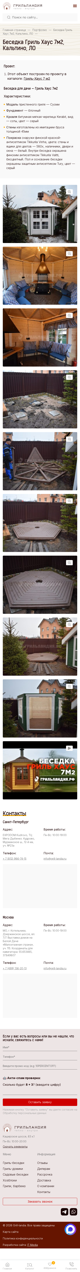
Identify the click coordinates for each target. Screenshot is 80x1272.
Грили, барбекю (14, 1186)
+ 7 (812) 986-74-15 (14, 858)
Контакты (43, 1192)
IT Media (32, 1244)
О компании (45, 1186)
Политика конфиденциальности (23, 1238)
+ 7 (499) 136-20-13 (15, 968)
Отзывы (42, 1163)
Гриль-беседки (13, 1163)
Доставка (44, 1180)
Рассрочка (44, 1174)
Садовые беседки (15, 1174)
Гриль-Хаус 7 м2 (37, 78)
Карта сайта (10, 1231)
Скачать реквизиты (15, 1146)
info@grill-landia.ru (55, 858)
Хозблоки (10, 1180)
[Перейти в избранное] (50, 1264)
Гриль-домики (13, 1169)
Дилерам (43, 1169)
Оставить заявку (40, 1102)
